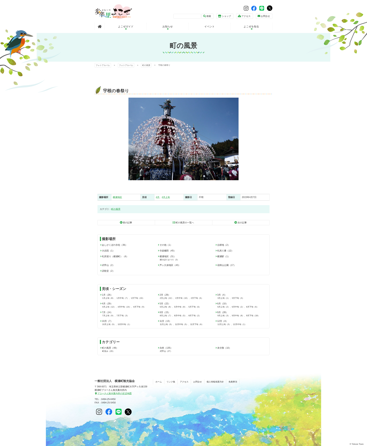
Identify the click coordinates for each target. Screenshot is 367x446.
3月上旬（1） (223, 298)
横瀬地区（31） (168, 256)
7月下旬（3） (123, 315)
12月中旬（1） (239, 324)
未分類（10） (224, 348)
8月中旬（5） (180, 315)
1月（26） (107, 295)
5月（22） (165, 303)
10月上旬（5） (109, 324)
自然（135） (166, 348)
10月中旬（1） (124, 324)
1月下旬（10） (137, 298)
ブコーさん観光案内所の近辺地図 (114, 393)
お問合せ (265, 16)
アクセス (246, 16)
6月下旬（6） (252, 307)
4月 (157, 197)
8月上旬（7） (166, 315)
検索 (208, 16)
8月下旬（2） (195, 315)
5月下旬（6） (195, 307)
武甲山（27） (166, 351)
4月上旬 (166, 197)
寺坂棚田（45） (168, 250)
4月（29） (107, 303)
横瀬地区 (117, 197)
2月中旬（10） (182, 298)
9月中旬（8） (238, 315)
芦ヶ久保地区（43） (170, 265)
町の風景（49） (110, 348)
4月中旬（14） (124, 307)
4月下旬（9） (139, 307)
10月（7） (107, 321)
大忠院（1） (108, 250)
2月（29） (165, 295)
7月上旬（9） (108, 315)
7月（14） (107, 312)
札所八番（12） (225, 250)
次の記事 (242, 222)
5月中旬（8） (180, 307)
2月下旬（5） (197, 298)
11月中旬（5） (181, 324)
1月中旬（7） (123, 298)
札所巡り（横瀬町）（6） (115, 256)
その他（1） (166, 245)
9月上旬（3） (223, 315)
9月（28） (222, 312)
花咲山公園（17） (226, 265)
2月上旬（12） (166, 298)
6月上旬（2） (223, 307)
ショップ (226, 16)
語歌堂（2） (108, 271)
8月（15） (165, 312)
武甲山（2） (108, 265)
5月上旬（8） (166, 307)
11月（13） (165, 321)
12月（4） (222, 321)
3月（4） (222, 295)
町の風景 (146, 65)
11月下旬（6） (196, 324)
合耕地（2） (223, 245)
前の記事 (127, 222)
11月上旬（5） (166, 324)
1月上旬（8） (108, 298)
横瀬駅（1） (223, 256)
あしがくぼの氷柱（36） (114, 245)
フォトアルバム (113, 11)
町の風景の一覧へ (185, 222)
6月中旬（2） (238, 307)
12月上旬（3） (224, 324)
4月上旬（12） (109, 307)
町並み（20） (108, 351)
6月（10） (222, 303)
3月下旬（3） (238, 298)
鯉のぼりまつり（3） (169, 259)
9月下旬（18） (253, 315)
